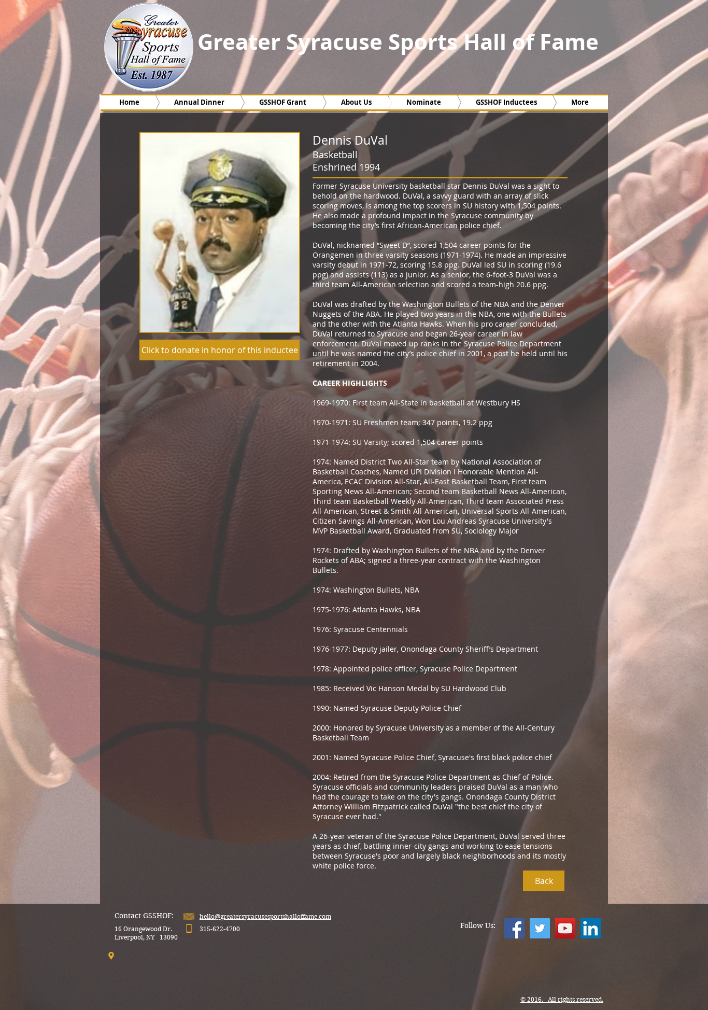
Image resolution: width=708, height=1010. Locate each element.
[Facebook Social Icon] (514, 928)
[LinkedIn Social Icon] (590, 928)
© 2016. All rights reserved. (561, 999)
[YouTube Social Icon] (565, 928)
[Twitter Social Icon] (540, 928)
